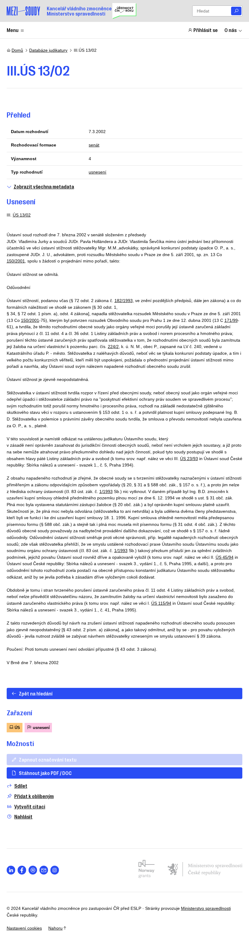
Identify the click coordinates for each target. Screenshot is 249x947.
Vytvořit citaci (29, 806)
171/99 (231, 320)
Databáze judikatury (48, 50)
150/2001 (16, 261)
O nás (230, 30)
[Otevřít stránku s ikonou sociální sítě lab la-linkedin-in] (11, 870)
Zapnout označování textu (48, 759)
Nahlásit (23, 816)
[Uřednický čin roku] (124, 11)
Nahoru (55, 928)
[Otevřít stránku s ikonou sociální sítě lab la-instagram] (54, 870)
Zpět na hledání (36, 693)
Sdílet (20, 786)
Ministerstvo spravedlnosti (206, 908)
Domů (17, 50)
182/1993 (123, 300)
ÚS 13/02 (22, 215)
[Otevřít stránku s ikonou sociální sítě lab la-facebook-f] (22, 870)
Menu (13, 30)
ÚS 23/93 (189, 458)
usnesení (97, 172)
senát (94, 145)
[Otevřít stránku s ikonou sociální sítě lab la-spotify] (33, 870)
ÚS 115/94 (161, 603)
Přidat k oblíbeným (34, 796)
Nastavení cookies (24, 928)
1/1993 (106, 491)
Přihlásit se (205, 30)
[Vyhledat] (236, 11)
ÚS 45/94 (225, 557)
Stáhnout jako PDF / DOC (45, 773)
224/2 (113, 346)
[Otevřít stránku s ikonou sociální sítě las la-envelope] (43, 870)
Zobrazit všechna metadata (44, 186)
